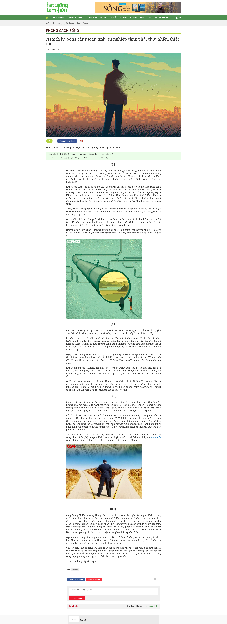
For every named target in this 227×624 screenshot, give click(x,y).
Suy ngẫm (113, 18)
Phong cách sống (75, 18)
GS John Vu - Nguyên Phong (77, 23)
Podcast (56, 23)
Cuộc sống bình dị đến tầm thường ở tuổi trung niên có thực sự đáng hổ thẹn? (80, 154)
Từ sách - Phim (91, 18)
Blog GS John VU (161, 18)
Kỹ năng (123, 18)
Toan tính (156, 437)
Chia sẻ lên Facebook (67, 141)
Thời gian (139, 606)
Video (142, 18)
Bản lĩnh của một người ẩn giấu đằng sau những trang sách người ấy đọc (78, 158)
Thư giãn (133, 18)
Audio (150, 18)
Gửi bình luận (77, 598)
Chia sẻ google (94, 579)
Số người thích (151, 606)
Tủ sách (103, 18)
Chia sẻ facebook (76, 579)
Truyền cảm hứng (58, 18)
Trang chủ (47, 17)
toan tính (75, 569)
